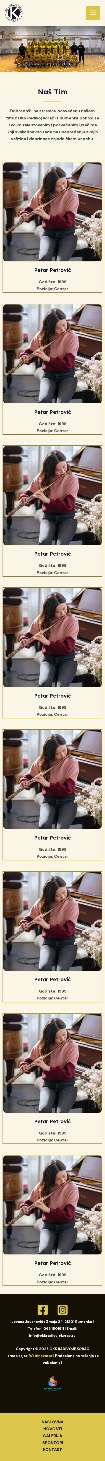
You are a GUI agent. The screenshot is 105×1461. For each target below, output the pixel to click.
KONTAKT (52, 1449)
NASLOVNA (52, 1422)
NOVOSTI (52, 1429)
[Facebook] (42, 1310)
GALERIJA (52, 1435)
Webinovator (40, 1355)
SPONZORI (52, 1442)
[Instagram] (62, 1310)
